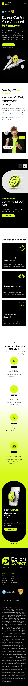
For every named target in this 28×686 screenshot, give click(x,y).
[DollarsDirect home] (14, 561)
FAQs (3, 584)
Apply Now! (8, 45)
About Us (4, 578)
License (12, 576)
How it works (5, 580)
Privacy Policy (12, 579)
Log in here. (11, 47)
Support (4, 582)
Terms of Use (14, 582)
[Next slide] (25, 166)
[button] (24, 3)
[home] (6, 3)
